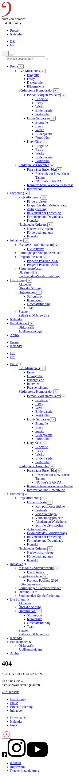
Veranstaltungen (46, 514)
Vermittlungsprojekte (49, 518)
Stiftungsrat (34, 296)
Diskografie (35, 82)
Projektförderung (30, 197)
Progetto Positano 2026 (42, 261)
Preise (14, 364)
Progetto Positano (30, 257)
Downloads (17, 717)
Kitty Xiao (34, 141)
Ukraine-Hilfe (28, 272)
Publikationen (19, 642)
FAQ (13, 725)
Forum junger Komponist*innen (40, 253)
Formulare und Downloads (45, 216)
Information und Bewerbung (46, 490)
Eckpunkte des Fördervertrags (47, 205)
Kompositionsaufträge (50, 506)
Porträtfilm (42, 114)
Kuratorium (34, 300)
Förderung (17, 494)
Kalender (16, 34)
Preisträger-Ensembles (41, 169)
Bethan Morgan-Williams (43, 95)
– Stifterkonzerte (36, 245)
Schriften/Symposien (49, 525)
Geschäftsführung (39, 304)
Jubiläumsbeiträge (30, 331)
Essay (31, 79)
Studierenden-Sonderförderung (39, 276)
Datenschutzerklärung (24, 770)
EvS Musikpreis (29, 71)
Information (35, 189)
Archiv (14, 653)
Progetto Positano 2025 (42, 265)
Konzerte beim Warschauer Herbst (50, 185)
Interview (33, 383)
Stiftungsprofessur (31, 268)
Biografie (33, 75)
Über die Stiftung (30, 288)
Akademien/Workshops (51, 521)
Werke (39, 106)
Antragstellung (37, 209)
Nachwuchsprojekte (40, 228)
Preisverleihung (37, 387)
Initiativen (16, 564)
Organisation (27, 292)
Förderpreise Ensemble (34, 165)
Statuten (24, 311)
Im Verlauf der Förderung (44, 213)
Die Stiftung (18, 599)
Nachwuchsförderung (33, 224)
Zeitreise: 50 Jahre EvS (34, 315)
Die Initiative (35, 249)
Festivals (41, 510)
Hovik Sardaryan (38, 118)
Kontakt (32, 220)
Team (30, 308)
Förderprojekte (37, 201)
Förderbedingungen (40, 232)
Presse (14, 30)
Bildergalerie (35, 86)
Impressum (17, 767)
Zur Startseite (10, 692)
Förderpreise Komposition (36, 90)
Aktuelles (25, 284)
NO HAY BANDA (48, 181)
